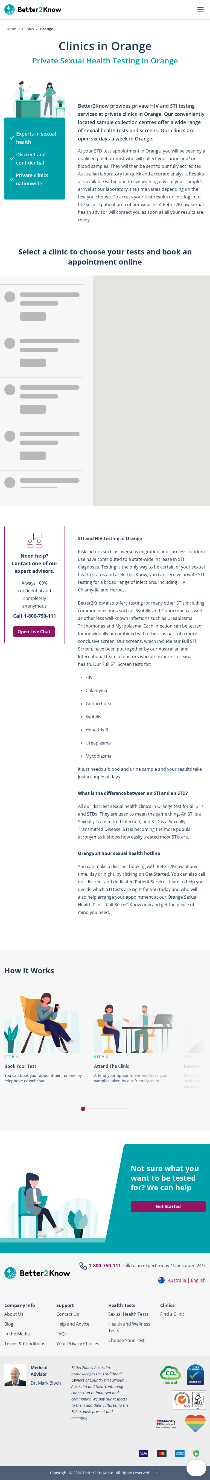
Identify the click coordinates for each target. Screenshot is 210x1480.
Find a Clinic (172, 1314)
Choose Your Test (126, 1340)
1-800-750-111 (105, 1265)
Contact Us (67, 1314)
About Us (14, 1314)
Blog (8, 1324)
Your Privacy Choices (77, 1344)
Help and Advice (72, 1324)
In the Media (17, 1334)
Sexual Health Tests (128, 1314)
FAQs (61, 1334)
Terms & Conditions (24, 1344)
